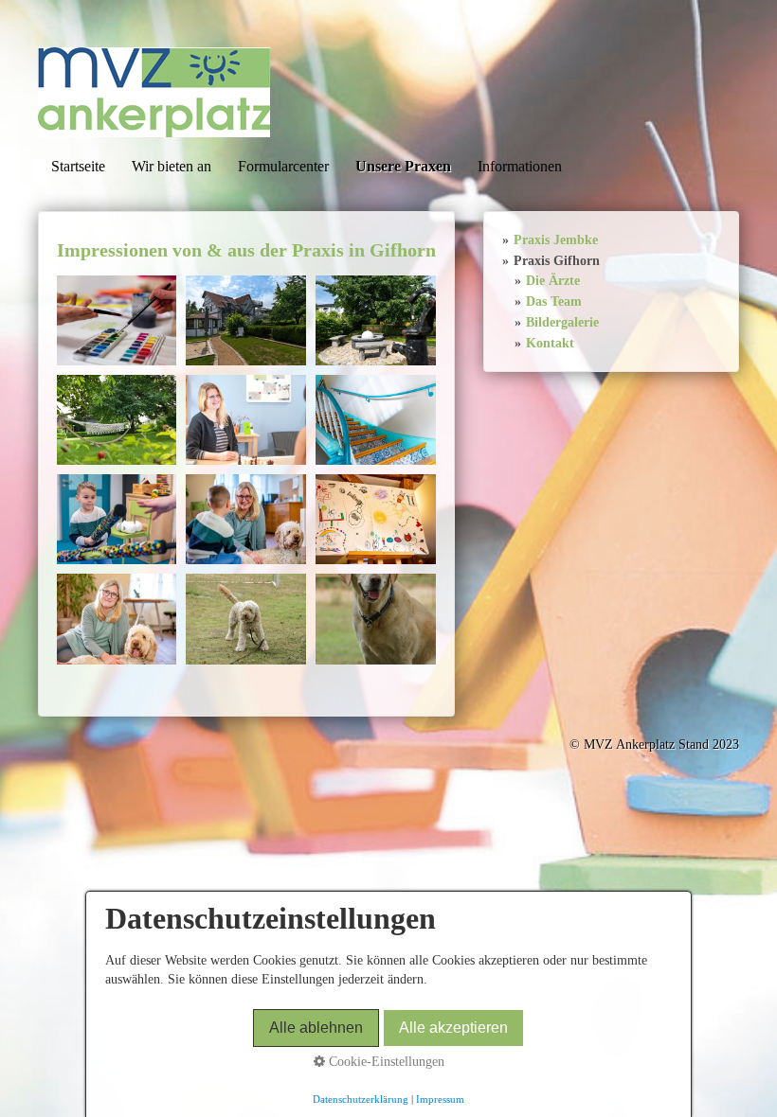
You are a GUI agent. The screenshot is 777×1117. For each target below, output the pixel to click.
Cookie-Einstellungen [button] (384, 1062)
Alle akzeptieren (453, 1027)
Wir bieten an (171, 166)
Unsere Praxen (403, 166)
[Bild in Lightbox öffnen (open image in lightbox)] (117, 320)
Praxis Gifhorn (557, 261)
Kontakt (550, 343)
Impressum (440, 1099)
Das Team (554, 301)
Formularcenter (283, 166)
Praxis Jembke (556, 240)
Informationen (520, 166)
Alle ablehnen (316, 1027)
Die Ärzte (553, 281)
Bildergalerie (562, 322)
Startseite (78, 166)
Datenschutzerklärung (360, 1099)
